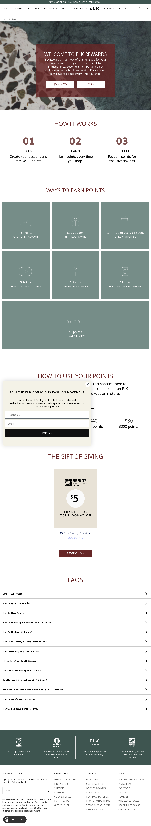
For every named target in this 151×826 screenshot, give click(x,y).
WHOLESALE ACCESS (128, 800)
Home (5, 19)
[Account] (140, 8)
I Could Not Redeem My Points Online (22, 670)
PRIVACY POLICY (94, 809)
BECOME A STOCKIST (129, 805)
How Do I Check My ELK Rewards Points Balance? (27, 622)
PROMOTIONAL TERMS (98, 800)
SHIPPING (59, 788)
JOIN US (47, 432)
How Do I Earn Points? (14, 613)
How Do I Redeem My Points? (17, 632)
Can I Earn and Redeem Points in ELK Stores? (25, 680)
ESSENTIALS (17, 8)
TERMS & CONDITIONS (98, 805)
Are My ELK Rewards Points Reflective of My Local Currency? (33, 689)
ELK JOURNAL (93, 792)
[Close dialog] (87, 384)
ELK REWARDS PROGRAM (131, 779)
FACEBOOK (124, 788)
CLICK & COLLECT (63, 796)
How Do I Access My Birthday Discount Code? (25, 641)
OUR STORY (92, 779)
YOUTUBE (123, 796)
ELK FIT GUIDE (61, 800)
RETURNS (59, 792)
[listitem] (26, 225)
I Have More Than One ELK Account (20, 661)
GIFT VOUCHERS (62, 805)
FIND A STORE (61, 783)
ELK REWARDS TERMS (97, 796)
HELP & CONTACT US (65, 779)
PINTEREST (124, 792)
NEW (5, 8)
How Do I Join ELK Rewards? (16, 603)
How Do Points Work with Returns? (20, 709)
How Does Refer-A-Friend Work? (19, 699)
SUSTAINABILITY (94, 783)
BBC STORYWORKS (96, 788)
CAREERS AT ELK (126, 809)
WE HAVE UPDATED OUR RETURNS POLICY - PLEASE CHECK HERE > (75, 2)
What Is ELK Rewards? (13, 593)
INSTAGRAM (124, 783)
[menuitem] (5, 8)
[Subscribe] (48, 790)
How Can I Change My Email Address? (21, 651)
